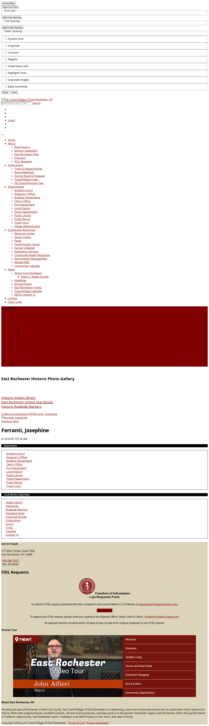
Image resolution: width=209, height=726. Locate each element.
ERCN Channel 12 (25, 295)
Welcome (130, 639)
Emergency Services (26, 251)
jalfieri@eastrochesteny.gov (163, 616)
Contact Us (21, 365)
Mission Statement (25, 151)
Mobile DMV (22, 262)
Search (36, 103)
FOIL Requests (23, 161)
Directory (20, 158)
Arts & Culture (133, 683)
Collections (21, 318)
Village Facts (21, 350)
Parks (17, 241)
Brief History (22, 147)
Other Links (15, 302)
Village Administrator (27, 226)
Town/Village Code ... (27, 179)
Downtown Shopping (137, 674)
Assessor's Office (24, 194)
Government (15, 165)
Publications (21, 339)
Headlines (20, 280)
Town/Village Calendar (28, 291)
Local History (22, 208)
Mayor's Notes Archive (35, 277)
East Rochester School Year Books (27, 402)
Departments (16, 187)
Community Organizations (140, 692)
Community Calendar (27, 266)
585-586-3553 (10, 561)
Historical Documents (34, 336)
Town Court (21, 223)
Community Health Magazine (32, 255)
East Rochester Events (27, 287)
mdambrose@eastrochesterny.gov (158, 604)
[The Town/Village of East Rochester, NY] (27, 99)
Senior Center (22, 237)
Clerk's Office (22, 201)
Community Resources (21, 230)
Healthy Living (133, 657)
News (11, 269)
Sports (18, 343)
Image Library (29, 321)
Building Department (27, 197)
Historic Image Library (18, 397)
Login (11, 120)
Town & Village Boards (28, 169)
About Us (20, 361)
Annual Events (23, 284)
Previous (6, 421)
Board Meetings (24, 172)
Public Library (22, 215)
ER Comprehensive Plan (28, 183)
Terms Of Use (76, 723)
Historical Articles (16, 517)
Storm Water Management (30, 259)
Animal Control (23, 190)
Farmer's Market (24, 248)
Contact (12, 298)
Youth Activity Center (27, 244)
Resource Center (24, 233)
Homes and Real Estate (138, 666)
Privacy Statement (98, 723)
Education (131, 648)
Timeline (26, 357)
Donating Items (30, 332)
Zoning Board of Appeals (29, 176)
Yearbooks (27, 325)
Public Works (22, 219)
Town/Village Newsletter (29, 347)
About (11, 143)
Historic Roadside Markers (21, 406)
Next (16, 421)
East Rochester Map (26, 154)
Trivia (24, 354)
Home (11, 140)
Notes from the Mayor (28, 273)
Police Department (25, 212)
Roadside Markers (32, 329)
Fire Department (24, 205)
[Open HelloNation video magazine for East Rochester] (27, 639)
